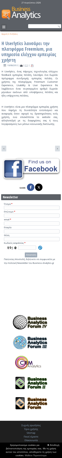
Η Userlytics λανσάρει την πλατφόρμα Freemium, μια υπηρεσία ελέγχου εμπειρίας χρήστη (28, 51)
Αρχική (4, 34)
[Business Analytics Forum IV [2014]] (31, 330)
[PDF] (32, 65)
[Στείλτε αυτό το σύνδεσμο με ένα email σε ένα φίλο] (27, 65)
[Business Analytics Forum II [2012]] (31, 391)
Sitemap (31, 432)
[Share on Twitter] (38, 187)
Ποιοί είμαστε (31, 436)
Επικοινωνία (31, 440)
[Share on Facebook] (30, 187)
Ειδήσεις (14, 34)
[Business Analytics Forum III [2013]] (31, 351)
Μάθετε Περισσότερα (35, 455)
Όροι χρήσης (31, 429)
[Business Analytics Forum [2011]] (31, 411)
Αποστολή (31, 255)
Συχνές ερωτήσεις (31, 425)
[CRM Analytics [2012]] (31, 371)
